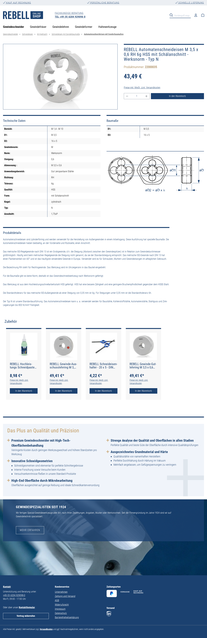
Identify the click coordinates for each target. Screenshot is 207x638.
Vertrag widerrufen (26, 615)
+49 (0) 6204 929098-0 (14, 595)
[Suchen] (172, 15)
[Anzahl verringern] (127, 96)
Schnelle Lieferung (191, 2)
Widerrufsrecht (62, 604)
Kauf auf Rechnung (18, 2)
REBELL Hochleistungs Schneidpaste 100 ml (22, 365)
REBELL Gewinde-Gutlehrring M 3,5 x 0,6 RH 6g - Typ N (143, 365)
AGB (57, 600)
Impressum (60, 608)
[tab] (11, 321)
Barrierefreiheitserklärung (67, 617)
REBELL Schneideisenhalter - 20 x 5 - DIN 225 (103, 365)
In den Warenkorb (177, 96)
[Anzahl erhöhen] (146, 96)
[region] (60, 76)
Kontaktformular (27, 607)
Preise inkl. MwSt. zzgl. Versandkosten (142, 87)
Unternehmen (61, 591)
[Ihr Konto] (195, 15)
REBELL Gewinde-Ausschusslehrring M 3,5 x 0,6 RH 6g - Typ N (63, 365)
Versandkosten (46, 629)
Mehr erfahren (30, 530)
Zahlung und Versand (65, 596)
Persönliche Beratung (104, 2)
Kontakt (7, 586)
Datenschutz (61, 613)
